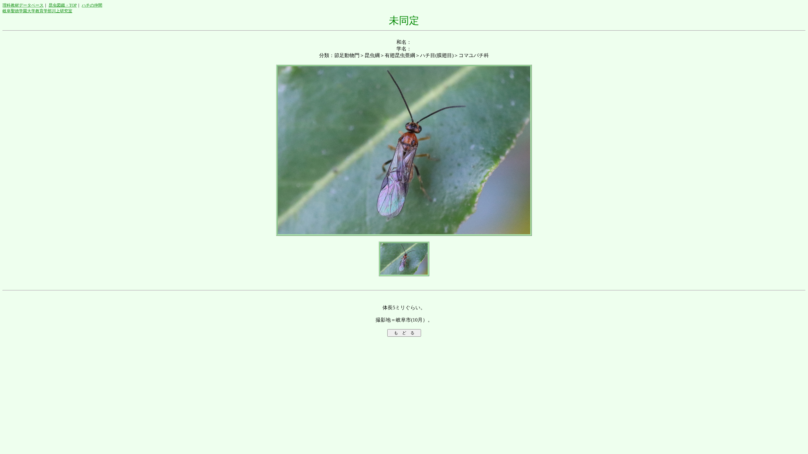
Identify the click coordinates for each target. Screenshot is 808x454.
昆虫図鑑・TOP (63, 5)
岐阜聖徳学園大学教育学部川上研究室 (37, 11)
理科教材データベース (23, 5)
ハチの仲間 (92, 5)
